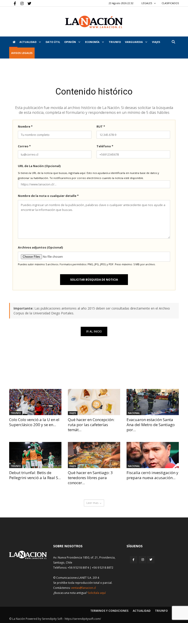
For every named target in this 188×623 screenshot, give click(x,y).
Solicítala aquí (97, 593)
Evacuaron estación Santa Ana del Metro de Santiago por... (151, 424)
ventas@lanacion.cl (83, 588)
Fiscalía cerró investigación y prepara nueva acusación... (152, 475)
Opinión (70, 42)
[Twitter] (27, 3)
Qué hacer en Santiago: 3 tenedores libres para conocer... (90, 477)
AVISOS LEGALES (22, 53)
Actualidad (28, 42)
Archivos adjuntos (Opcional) (40, 247)
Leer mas (92, 503)
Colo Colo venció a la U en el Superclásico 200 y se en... (34, 422)
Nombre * (25, 126)
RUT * (101, 126)
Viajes (72, 413)
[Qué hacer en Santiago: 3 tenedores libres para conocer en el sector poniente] (94, 455)
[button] (173, 42)
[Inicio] (13, 41)
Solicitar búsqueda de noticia (94, 280)
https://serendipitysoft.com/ (83, 619)
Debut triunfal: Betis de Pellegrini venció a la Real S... (35, 475)
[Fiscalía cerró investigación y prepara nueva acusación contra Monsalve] (153, 455)
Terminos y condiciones (109, 611)
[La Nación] (94, 22)
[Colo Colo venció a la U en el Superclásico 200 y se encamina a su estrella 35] (35, 402)
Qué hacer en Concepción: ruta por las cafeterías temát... (91, 424)
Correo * (24, 146)
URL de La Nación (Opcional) (39, 166)
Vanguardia (134, 42)
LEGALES (147, 3)
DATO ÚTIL (53, 42)
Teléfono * (105, 146)
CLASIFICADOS (170, 3)
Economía (92, 42)
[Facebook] (12, 3)
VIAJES (156, 42)
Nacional (134, 413)
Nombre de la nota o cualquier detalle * (48, 196)
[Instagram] (20, 3)
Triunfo (115, 42)
